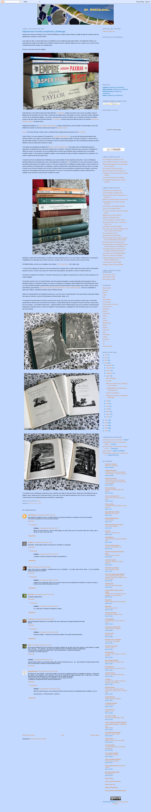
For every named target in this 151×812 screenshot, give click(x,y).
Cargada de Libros (111, 612)
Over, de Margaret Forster (110, 233)
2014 (106, 357)
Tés (104, 341)
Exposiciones (106, 313)
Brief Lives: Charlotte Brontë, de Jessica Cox (115, 199)
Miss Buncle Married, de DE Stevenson (114, 170)
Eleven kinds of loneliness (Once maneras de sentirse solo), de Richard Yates (116, 690)
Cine (104, 297)
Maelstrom (108, 600)
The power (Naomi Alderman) (113, 585)
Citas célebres (107, 299)
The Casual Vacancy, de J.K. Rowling (113, 177)
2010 (106, 423)
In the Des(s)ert (110, 745)
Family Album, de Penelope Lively (112, 190)
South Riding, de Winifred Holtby (112, 235)
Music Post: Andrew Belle (112, 734)
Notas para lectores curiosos (114, 524)
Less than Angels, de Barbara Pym (112, 193)
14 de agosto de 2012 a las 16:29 (48, 606)
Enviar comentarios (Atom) (38, 739)
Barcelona (105, 290)
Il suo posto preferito (111, 753)
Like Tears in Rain (110, 716)
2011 (106, 420)
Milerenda (108, 606)
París (104, 332)
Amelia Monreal (110, 697)
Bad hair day (108, 635)
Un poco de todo (107, 346)
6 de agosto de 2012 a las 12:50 (41, 567)
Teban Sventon (109, 520)
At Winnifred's (109, 619)
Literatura (108, 679)
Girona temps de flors (111, 608)
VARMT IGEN (109, 584)
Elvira (29, 567)
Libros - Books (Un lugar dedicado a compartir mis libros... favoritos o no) (116, 724)
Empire (24, 132)
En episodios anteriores (112, 754)
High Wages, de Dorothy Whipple (112, 226)
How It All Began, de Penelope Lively (113, 159)
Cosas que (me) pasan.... (112, 545)
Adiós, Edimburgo (111, 378)
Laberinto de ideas (111, 464)
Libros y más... (109, 504)
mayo (108, 406)
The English (81, 132)
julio (107, 401)
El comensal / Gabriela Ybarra (113, 614)
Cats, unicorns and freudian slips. (115, 790)
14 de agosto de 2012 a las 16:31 (43, 659)
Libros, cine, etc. (110, 784)
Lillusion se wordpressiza (112, 532)
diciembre (109, 365)
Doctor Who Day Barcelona (113, 698)
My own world (109, 633)
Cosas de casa (107, 306)
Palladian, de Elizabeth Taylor (111, 217)
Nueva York (106, 330)
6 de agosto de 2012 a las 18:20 (45, 619)
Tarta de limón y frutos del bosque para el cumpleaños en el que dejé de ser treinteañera (115, 481)
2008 (106, 428)
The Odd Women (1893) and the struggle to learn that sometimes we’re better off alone (116, 577)
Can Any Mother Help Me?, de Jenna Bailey (115, 162)
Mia (68, 162)
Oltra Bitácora (32, 515)
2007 (106, 431)
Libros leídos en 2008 (109, 279)
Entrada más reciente (28, 735)
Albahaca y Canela (111, 478)
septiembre (109, 373)
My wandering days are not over (115, 765)
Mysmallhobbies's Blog (112, 512)
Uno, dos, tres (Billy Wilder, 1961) (114, 717)
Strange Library (110, 687)
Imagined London (62, 127)
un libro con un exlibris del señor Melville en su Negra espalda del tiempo (60, 287)
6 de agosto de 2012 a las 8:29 (46, 515)
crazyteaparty (109, 666)
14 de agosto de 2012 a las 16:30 (48, 632)
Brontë (104, 292)
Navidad (105, 327)
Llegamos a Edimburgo (112, 393)
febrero (108, 414)
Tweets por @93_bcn (109, 31)
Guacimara (31, 619)
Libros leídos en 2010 (109, 274)
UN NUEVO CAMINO (111, 526)
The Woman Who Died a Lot (61, 136)
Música (105, 325)
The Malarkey (61, 113)
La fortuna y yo (110, 709)
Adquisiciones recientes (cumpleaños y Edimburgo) (43, 32)
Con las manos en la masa (110, 304)
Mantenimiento (107, 323)
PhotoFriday (106, 334)
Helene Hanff (109, 738)
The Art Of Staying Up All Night (115, 574)
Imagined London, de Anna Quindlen (113, 264)
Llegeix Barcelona (110, 470)
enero (108, 416)
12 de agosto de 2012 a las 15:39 (41, 645)
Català (104, 295)
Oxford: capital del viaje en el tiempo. (115, 601)
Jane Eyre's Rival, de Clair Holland (112, 255)
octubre (108, 370)
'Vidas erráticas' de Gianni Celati (114, 662)
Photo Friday (109, 778)
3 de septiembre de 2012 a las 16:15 (49, 688)
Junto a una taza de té (112, 496)
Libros (40, 503)
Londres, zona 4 (109, 647)
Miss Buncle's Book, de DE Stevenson (114, 242)
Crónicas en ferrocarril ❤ (112, 627)
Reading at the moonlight (113, 639)
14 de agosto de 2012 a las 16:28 (48, 580)
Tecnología (106, 339)
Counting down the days (113, 732)
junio (107, 403)
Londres (105, 320)
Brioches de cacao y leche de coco (115, 668)
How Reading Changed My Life (47, 125)
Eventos (105, 311)
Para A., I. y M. (109, 711)
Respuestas (33, 525)
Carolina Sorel (109, 652)
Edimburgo (106, 309)
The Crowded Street (63, 264)
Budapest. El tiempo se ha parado (114, 740)
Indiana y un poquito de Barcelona (114, 674)
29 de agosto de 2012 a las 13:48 (47, 671)
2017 (106, 355)
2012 (106, 363)
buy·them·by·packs (111, 646)
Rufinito (105, 337)
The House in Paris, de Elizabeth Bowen (114, 253)
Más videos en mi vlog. (111, 513)
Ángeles (30, 542)
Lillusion (108, 531)
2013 (106, 360)
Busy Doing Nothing (111, 660)
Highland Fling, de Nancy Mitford (112, 215)
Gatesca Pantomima (111, 787)
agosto (108, 376)
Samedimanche (33, 671)
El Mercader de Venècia (112, 761)
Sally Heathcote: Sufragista (113, 628)
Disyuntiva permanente (112, 772)
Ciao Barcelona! (110, 673)
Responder (31, 521)
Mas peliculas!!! (109, 773)
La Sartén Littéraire (111, 703)
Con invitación (107, 302)
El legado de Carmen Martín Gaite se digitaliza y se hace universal (115, 594)
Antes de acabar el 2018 (112, 569)
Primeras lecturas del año (112, 555)
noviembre (109, 368)
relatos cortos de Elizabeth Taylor (58, 147)
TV (103, 344)
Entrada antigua (94, 735)
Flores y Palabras (110, 488)
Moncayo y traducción (111, 465)
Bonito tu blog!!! (107, 451)
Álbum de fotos (32, 503)
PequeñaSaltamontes (111, 518)
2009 (106, 425)
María (29, 645)
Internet (105, 316)
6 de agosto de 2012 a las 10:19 (43, 542)
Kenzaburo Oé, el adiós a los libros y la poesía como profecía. (115, 681)
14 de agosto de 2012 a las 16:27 (48, 528)
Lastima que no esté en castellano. (112, 439)
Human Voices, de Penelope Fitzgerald (114, 206)
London (107, 767)
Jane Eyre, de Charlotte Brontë (111, 208)
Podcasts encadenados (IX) (113, 547)
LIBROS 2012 (109, 727)
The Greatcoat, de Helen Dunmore (112, 168)
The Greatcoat (56, 119)
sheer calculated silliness (113, 759)
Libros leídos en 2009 (109, 277)
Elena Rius (31, 594)
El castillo (108, 381)
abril (107, 409)
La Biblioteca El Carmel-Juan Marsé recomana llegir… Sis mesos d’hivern (115, 472)
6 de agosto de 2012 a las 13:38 (44, 594)
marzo (108, 411)
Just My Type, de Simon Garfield (112, 262)
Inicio (62, 735)
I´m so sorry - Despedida (112, 641)
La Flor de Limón (110, 560)
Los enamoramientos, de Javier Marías (114, 220)
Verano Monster (109, 705)
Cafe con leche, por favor (113, 781)
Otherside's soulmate (111, 567)
